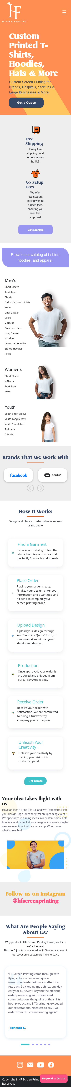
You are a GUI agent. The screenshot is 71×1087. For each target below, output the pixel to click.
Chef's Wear (12, 312)
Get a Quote (26, 102)
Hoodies (9, 338)
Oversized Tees (13, 328)
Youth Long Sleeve (15, 419)
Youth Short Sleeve (15, 413)
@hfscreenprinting (35, 901)
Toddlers (10, 429)
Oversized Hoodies (15, 343)
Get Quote (35, 781)
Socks (8, 307)
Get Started (35, 230)
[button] (25, 1044)
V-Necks (9, 323)
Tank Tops (10, 292)
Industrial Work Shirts (17, 302)
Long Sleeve (12, 333)
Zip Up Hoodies (13, 348)
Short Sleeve (12, 287)
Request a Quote (53, 1078)
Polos (8, 353)
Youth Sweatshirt (14, 424)
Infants (9, 434)
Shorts (8, 297)
